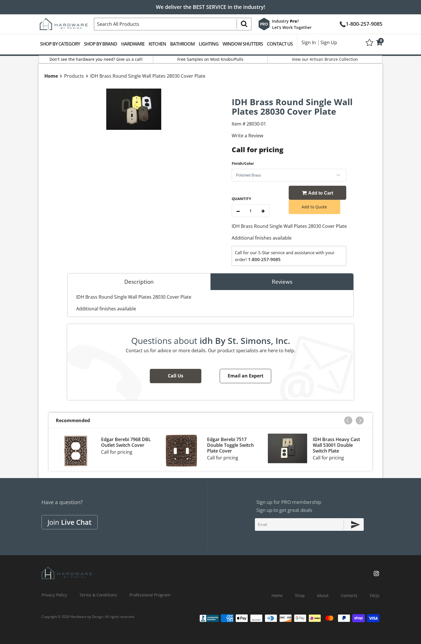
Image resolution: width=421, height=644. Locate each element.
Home (277, 595)
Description (139, 281)
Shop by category (60, 44)
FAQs (374, 595)
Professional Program (149, 595)
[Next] (360, 420)
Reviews (282, 281)
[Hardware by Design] (64, 22)
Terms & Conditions (98, 595)
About (322, 595)
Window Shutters (243, 44)
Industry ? (285, 21)
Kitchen (157, 44)
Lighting (209, 44)
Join (70, 522)
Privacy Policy (54, 595)
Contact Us (280, 44)
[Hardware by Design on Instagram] (376, 574)
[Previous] (348, 420)
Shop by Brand (100, 44)
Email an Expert (245, 376)
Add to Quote (314, 207)
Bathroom (182, 44)
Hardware (133, 44)
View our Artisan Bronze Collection (325, 59)
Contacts (349, 595)
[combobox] (172, 24)
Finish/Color (243, 163)
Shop (300, 595)
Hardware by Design (86, 616)
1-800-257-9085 (364, 23)
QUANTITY (241, 198)
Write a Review (247, 135)
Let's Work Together (292, 27)
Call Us (175, 376)
